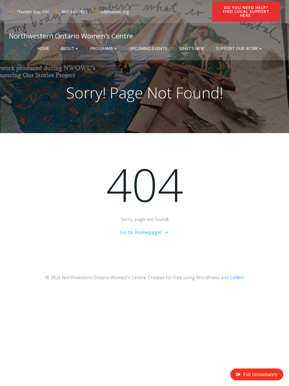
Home (43, 48)
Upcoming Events (148, 48)
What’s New (192, 48)
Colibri (237, 277)
